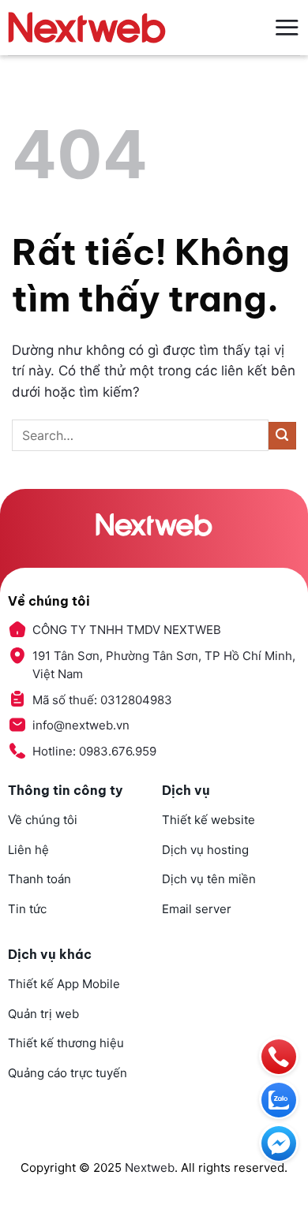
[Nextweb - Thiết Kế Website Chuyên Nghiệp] (87, 27)
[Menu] (286, 27)
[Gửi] (282, 435)
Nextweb (150, 1167)
